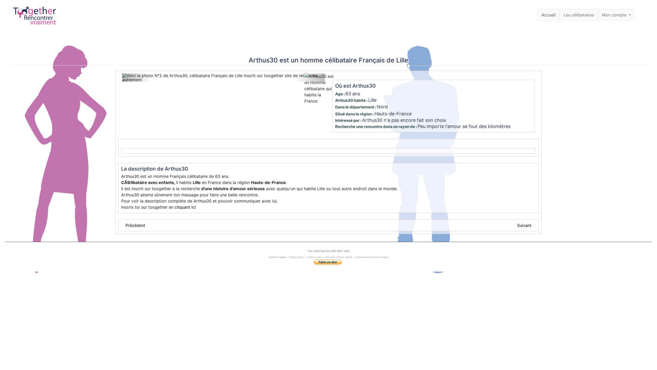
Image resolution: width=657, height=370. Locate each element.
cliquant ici (185, 207)
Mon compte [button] (615, 14)
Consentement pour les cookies (372, 257)
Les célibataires (579, 14)
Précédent (135, 225)
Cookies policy (314, 257)
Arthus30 (263, 60)
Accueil (549, 14)
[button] (137, 77)
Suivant (524, 225)
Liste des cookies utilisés (338, 257)
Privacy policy (296, 257)
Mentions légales (278, 257)
